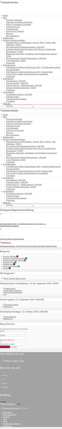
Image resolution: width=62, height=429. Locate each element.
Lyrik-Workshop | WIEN (16, 61)
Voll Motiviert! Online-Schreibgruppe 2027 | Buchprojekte (29, 72)
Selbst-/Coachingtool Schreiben (18, 24)
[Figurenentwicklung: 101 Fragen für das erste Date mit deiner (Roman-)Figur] (5, 242)
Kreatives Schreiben (14, 20)
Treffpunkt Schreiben (11, 408)
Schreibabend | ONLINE (16, 81)
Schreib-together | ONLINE (17, 83)
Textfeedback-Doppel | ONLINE (19, 94)
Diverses (9, 33)
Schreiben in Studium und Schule (19, 22)
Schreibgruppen (9, 65)
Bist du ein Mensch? (7, 340)
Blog (5, 18)
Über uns (6, 103)
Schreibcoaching (12, 97)
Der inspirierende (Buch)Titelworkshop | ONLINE (26, 58)
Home (5, 15)
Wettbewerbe (8, 38)
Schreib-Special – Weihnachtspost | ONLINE (24, 85)
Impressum (7, 426)
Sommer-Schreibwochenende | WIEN (21, 88)
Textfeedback (8, 92)
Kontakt (6, 417)
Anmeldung (7, 412)
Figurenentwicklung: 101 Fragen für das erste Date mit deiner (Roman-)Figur (28, 246)
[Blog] (7, 404)
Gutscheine (10, 63)
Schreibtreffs (8, 79)
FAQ (5, 419)
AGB (5, 421)
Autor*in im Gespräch (15, 31)
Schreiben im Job (13, 27)
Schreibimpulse (12, 29)
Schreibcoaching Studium (16, 99)
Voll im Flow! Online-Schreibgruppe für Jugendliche (27, 74)
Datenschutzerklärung (11, 424)
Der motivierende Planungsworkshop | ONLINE (25, 47)
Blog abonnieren (12, 36)
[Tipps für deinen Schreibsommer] (5, 235)
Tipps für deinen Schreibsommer (12, 239)
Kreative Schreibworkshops (14, 40)
